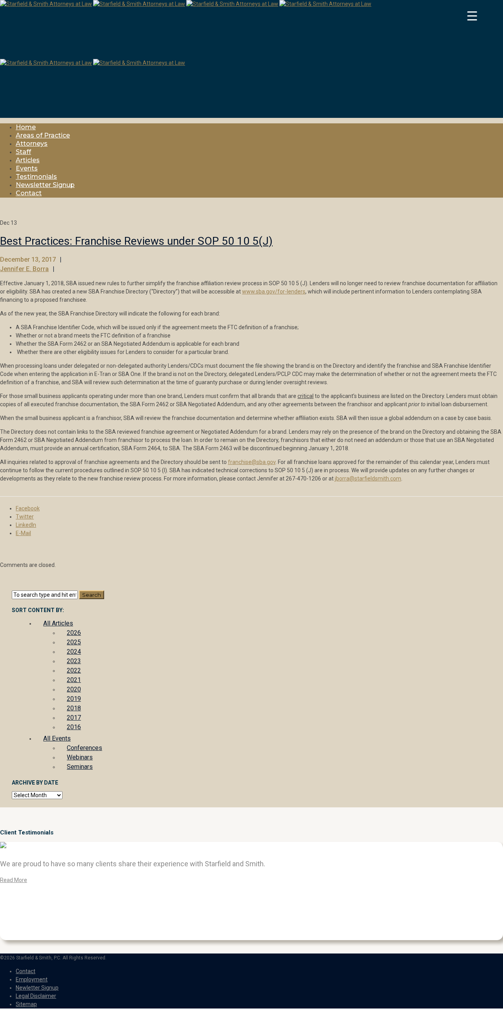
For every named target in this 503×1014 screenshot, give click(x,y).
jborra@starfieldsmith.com (368, 478)
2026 (74, 632)
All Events (57, 738)
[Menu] (472, 16)
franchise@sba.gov (251, 462)
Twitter (25, 516)
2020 (74, 689)
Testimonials (36, 176)
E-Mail (23, 533)
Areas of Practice (43, 135)
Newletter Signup (37, 988)
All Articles (58, 623)
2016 (74, 727)
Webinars (80, 757)
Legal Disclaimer (36, 996)
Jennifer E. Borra (24, 269)
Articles (28, 160)
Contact (29, 193)
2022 (74, 670)
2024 (74, 651)
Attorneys (32, 143)
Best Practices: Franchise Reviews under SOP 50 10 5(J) (136, 241)
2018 (74, 708)
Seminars (80, 766)
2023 (74, 661)
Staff (23, 152)
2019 (74, 698)
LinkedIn (26, 525)
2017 (74, 717)
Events (27, 168)
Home (26, 127)
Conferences (84, 748)
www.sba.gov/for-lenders (273, 291)
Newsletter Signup (45, 185)
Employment (32, 979)
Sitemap (26, 1004)
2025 (74, 642)
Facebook (28, 508)
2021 (74, 680)
